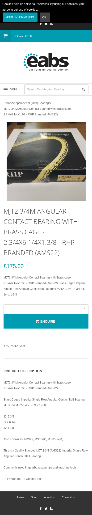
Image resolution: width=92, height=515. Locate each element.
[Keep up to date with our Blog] (51, 24)
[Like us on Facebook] (41, 24)
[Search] (83, 89)
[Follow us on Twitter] (46, 24)
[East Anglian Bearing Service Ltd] (46, 62)
